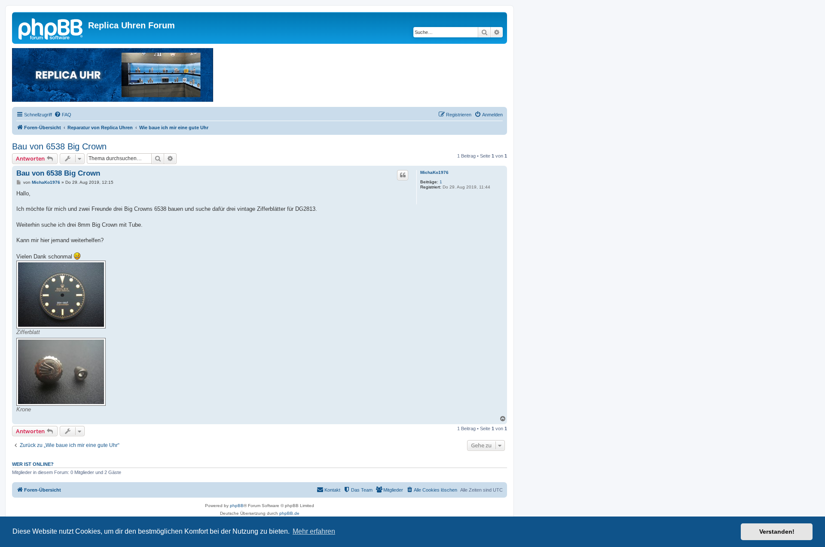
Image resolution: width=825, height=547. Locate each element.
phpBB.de (289, 513)
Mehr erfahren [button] (314, 531)
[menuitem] (62, 114)
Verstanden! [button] (776, 531)
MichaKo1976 (434, 172)
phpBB (237, 505)
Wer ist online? (33, 464)
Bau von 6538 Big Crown (59, 146)
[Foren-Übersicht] (51, 28)
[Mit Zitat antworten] (402, 175)
